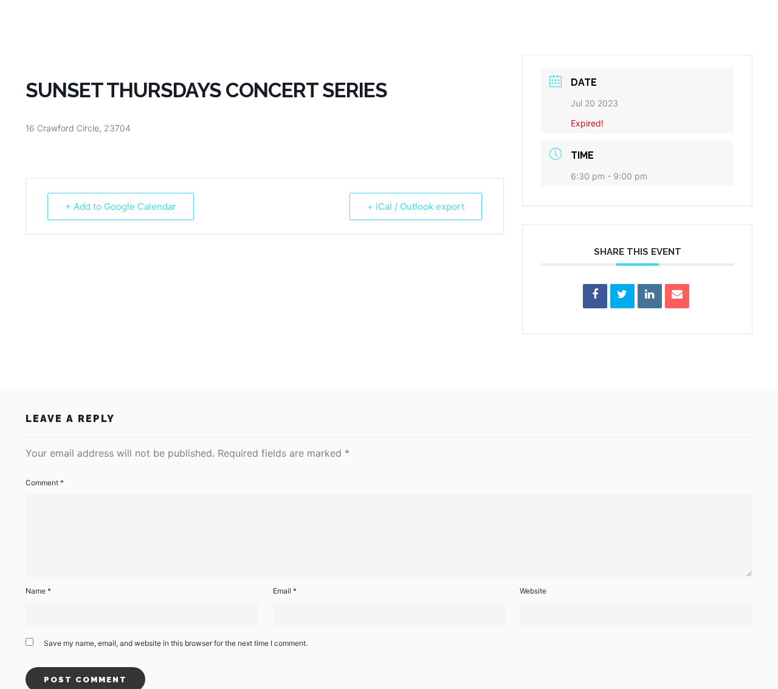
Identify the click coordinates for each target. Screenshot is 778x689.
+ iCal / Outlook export (415, 206)
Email (285, 590)
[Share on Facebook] (595, 296)
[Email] (677, 296)
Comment (45, 482)
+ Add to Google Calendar (120, 206)
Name (38, 590)
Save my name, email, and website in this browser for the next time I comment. (176, 643)
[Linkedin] (650, 296)
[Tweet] (622, 296)
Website (533, 590)
